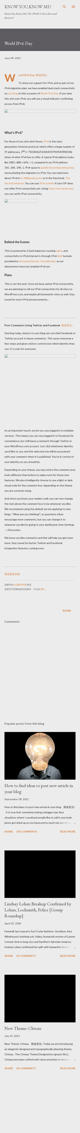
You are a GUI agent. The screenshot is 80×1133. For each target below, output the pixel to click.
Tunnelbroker (47, 261)
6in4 (59, 256)
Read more (68, 831)
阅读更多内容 (12, 574)
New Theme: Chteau (22, 1028)
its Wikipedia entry (31, 178)
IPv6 (46, 141)
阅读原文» (41, 75)
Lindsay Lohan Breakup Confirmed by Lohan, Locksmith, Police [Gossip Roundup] (37, 910)
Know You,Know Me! (27, 7)
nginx (59, 250)
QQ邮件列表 (20, 584)
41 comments (26, 955)
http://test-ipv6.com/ (61, 188)
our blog (12, 93)
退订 (43, 589)
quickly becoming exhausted (57, 167)
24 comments (26, 1068)
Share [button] (67, 610)
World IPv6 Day (49, 93)
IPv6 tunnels (46, 183)
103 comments (26, 831)
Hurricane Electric (29, 261)
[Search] (64, 6)
